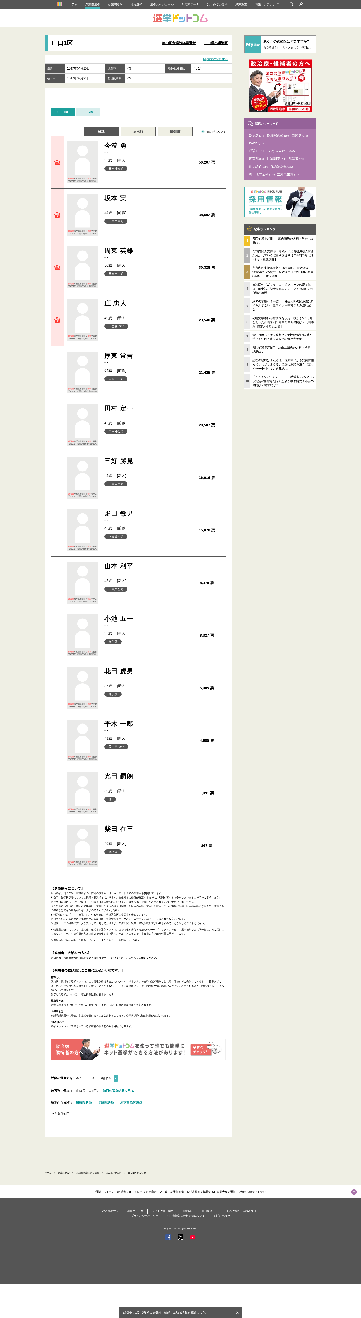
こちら (110, 940)
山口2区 (88, 112)
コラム (73, 4)
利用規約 (207, 1211)
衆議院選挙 (92, 4)
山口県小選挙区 (216, 43)
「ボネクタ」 (163, 929)
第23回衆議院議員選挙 (179, 43)
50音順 (175, 131)
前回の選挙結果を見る (118, 1090)
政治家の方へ (110, 1211)
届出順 (138, 131)
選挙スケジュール (162, 4)
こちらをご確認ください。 (144, 957)
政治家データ (190, 4)
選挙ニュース (135, 1211)
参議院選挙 (115, 4)
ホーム (48, 1172)
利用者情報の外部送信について (186, 1215)
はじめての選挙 (217, 4)
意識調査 (241, 4)
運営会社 (187, 1211)
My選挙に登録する (215, 59)
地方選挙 (136, 4)
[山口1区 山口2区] (108, 1078)
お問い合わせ (222, 1215)
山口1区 (63, 112)
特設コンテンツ (265, 4)
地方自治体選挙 (131, 1102)
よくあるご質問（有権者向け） (240, 1211)
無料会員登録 (152, 1312)
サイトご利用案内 (163, 1211)
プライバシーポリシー (144, 1215)
